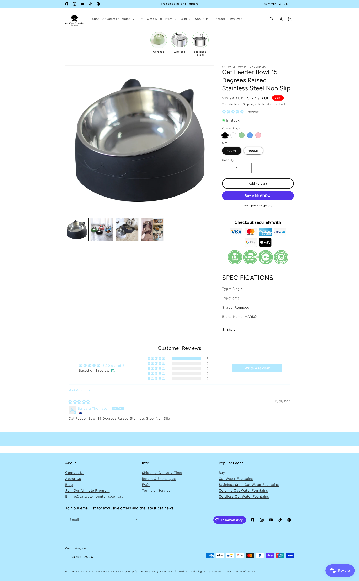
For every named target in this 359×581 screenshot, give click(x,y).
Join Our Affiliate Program (87, 490)
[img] (79, 402)
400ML (253, 150)
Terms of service (245, 571)
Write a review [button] (257, 368)
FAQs (146, 485)
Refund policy (222, 571)
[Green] (242, 135)
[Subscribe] (135, 519)
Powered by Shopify (125, 571)
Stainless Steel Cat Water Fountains (249, 485)
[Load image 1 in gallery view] (76, 229)
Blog (69, 485)
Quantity (228, 160)
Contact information (174, 571)
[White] (233, 135)
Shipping (248, 104)
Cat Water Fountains (236, 479)
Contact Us (74, 472)
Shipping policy (200, 571)
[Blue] (250, 135)
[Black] (225, 135)
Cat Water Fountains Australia (94, 571)
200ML (231, 150)
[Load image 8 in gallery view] (152, 229)
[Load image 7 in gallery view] (127, 229)
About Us (73, 479)
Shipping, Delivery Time (162, 472)
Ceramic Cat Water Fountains (243, 490)
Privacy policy (150, 571)
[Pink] (258, 135)
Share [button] (231, 329)
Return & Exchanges (159, 479)
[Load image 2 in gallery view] (101, 229)
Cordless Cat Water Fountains (244, 496)
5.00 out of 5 (113, 366)
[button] (113, 19)
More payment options (258, 205)
